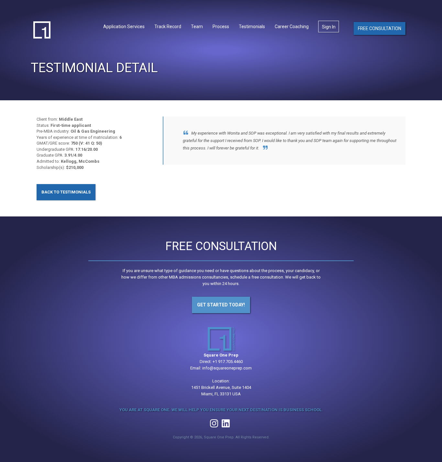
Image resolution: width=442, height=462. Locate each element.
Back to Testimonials (66, 192)
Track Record (167, 26)
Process (221, 26)
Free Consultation (379, 28)
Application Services (124, 26)
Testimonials (252, 26)
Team (197, 26)
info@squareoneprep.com (227, 368)
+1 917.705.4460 (228, 361)
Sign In (329, 26)
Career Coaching (292, 26)
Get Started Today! (221, 304)
